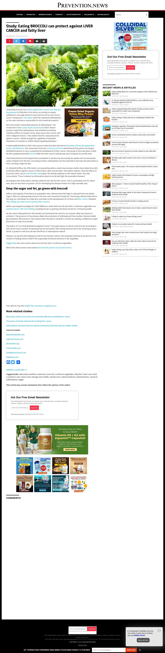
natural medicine (68, 377)
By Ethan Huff (123, 113)
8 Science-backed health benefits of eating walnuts (130, 201)
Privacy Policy (82, 645)
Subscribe (131, 650)
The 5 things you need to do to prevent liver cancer (27, 202)
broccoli (32, 154)
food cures (87, 374)
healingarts (89, 14)
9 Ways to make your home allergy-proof (127, 216)
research (93, 377)
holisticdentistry (74, 14)
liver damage (33, 377)
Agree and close (143, 640)
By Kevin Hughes (124, 105)
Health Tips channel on (40, 306)
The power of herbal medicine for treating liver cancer (28, 321)
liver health (44, 377)
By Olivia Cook (124, 96)
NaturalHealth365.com (15, 335)
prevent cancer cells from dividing (20, 209)
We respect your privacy (71, 639)
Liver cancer (21, 377)
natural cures (55, 377)
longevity (59, 14)
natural (20, 14)
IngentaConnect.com (14, 339)
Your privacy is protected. (18, 414)
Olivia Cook (23, 36)
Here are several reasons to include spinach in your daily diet (134, 151)
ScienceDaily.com (13, 348)
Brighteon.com (12, 357)
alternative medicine (27, 374)
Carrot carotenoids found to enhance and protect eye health (133, 135)
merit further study (34, 173)
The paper (28, 118)
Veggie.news (11, 243)
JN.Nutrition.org (12, 344)
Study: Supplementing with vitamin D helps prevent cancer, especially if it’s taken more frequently (133, 110)
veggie (21, 380)
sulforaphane (11, 380)
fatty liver (78, 374)
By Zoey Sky (123, 147)
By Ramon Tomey (124, 153)
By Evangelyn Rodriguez (126, 226)
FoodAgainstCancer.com (16, 353)
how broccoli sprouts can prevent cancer (54, 248)
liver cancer (83, 199)
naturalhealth (103, 14)
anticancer (41, 374)
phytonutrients (82, 377)
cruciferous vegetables (64, 374)
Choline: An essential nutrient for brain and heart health (132, 224)
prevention (30, 14)
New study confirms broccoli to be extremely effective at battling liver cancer (38, 317)
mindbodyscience (45, 14)
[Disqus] (52, 529)
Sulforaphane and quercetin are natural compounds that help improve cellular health (41, 326)
